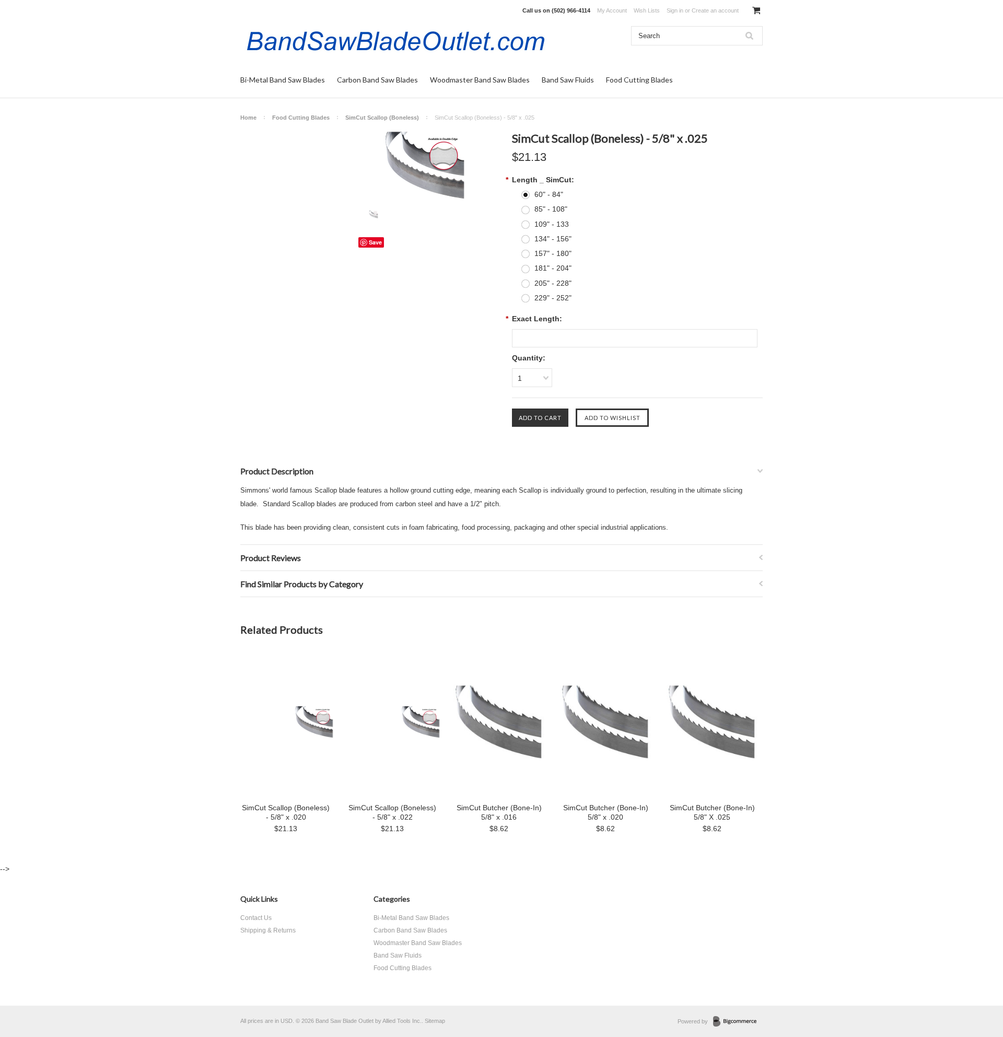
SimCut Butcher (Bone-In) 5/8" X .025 (712, 812)
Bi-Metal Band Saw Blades (282, 79)
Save (375, 242)
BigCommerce (738, 1022)
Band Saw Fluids (568, 79)
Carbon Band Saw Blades (377, 79)
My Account (612, 10)
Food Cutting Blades (639, 79)
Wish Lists (647, 10)
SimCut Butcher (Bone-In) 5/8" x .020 (605, 812)
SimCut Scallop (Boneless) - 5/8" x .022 (392, 812)
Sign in (675, 10)
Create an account (715, 10)
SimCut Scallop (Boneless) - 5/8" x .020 (286, 812)
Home (248, 117)
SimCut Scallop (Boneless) (382, 117)
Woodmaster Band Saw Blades (480, 79)
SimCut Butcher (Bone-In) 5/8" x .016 (499, 812)
